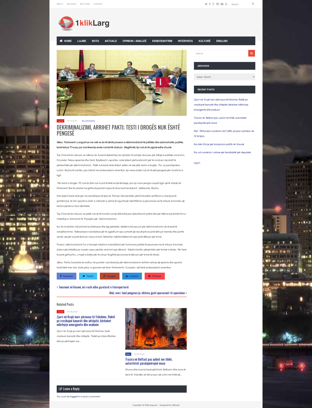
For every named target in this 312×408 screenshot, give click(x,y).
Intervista (185, 41)
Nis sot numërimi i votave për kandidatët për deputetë (222, 152)
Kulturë (205, 41)
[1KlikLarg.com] (84, 29)
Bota (95, 41)
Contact (98, 4)
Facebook (68, 276)
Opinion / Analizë (134, 41)
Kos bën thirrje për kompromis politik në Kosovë (219, 144)
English (222, 41)
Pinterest (156, 276)
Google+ (111, 276)
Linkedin (133, 276)
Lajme (81, 41)
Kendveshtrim (162, 41)
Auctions (85, 4)
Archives (71, 4)
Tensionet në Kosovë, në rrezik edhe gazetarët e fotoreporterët (94, 287)
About (60, 4)
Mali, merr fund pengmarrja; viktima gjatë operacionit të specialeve (147, 293)
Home (68, 41)
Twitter (90, 276)
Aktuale (111, 41)
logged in (75, 396)
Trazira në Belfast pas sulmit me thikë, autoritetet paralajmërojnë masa (148, 361)
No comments (88, 120)
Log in (197, 162)
